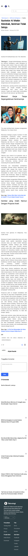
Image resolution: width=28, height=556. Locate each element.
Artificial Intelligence (15, 18)
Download (6, 540)
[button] (2, 6)
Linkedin (16, 546)
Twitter (16, 543)
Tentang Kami (7, 525)
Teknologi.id (4, 18)
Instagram (16, 540)
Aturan (5, 531)
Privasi (5, 528)
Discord (16, 549)
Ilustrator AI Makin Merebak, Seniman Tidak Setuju (24, 18)
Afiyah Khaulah (5, 30)
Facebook (16, 537)
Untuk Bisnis (7, 537)
